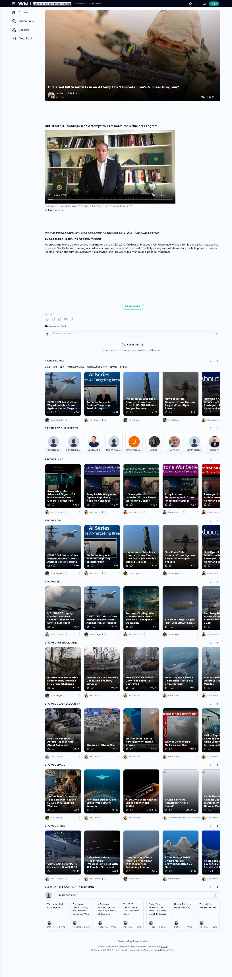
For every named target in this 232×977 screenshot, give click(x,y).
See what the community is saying (69, 886)
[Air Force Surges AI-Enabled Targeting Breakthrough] (102, 394)
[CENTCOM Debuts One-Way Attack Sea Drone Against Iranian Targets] (63, 394)
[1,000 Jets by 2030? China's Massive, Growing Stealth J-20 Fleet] (180, 853)
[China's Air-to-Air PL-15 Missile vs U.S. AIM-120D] (63, 853)
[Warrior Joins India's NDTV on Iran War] (180, 730)
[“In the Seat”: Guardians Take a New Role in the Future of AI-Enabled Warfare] (63, 791)
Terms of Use (150, 950)
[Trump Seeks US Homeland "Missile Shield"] (180, 791)
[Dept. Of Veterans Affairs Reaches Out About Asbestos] (63, 730)
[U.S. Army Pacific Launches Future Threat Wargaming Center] (141, 486)
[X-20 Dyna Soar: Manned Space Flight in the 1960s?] (141, 791)
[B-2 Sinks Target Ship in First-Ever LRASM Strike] (180, 608)
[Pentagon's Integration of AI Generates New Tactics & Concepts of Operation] (141, 608)
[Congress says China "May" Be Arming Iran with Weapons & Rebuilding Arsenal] (141, 853)
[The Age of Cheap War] (102, 730)
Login (214, 3)
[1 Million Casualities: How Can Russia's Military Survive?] (102, 669)
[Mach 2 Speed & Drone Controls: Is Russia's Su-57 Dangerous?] (180, 669)
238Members (79, 3)
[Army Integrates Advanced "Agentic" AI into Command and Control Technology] (63, 486)
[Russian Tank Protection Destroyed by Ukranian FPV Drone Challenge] (63, 669)
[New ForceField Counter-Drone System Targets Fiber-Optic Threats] (180, 394)
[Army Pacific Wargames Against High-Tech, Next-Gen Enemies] (102, 486)
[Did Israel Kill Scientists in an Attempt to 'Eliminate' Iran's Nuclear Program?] (132, 55)
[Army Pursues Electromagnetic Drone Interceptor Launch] (180, 486)
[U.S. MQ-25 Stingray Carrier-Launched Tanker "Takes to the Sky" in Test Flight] (63, 608)
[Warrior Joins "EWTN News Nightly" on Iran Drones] (141, 730)
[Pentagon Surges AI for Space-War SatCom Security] (102, 791)
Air (51, 314)
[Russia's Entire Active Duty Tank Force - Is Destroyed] (141, 669)
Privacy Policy (167, 950)
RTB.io (164, 946)
